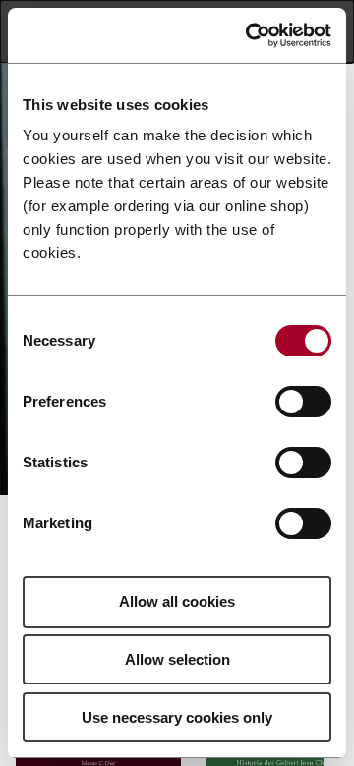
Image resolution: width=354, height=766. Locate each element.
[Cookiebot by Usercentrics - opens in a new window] (249, 35)
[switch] (303, 401)
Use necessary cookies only (177, 717)
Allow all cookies (177, 601)
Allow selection (177, 659)
